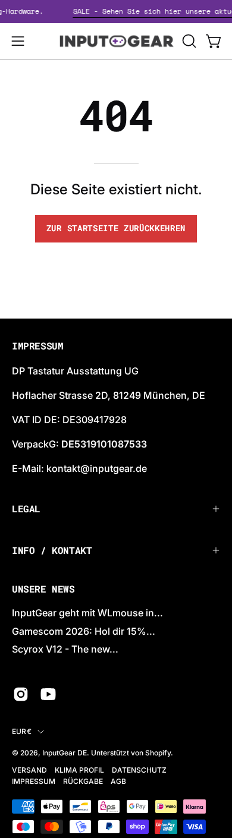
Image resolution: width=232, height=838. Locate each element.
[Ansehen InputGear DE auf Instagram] (21, 694)
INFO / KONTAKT (52, 550)
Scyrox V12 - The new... (65, 649)
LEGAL (26, 508)
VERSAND (29, 769)
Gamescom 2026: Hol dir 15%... (83, 631)
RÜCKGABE (83, 781)
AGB (118, 781)
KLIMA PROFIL (79, 769)
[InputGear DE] (116, 41)
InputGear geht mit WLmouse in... (87, 613)
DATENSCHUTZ (139, 769)
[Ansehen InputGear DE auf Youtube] (48, 694)
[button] (188, 41)
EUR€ (22, 731)
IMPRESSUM (33, 781)
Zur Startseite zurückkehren (116, 228)
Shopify (158, 752)
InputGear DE (64, 752)
